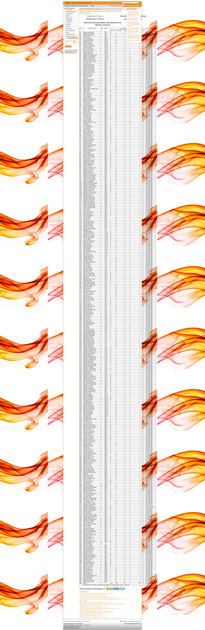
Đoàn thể (74, 3)
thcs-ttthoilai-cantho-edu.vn (73, 628)
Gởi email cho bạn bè (114, 587)
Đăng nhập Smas (84, 5)
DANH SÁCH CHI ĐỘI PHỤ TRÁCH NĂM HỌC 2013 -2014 (97, 602)
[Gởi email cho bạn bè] (135, 619)
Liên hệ (92, 5)
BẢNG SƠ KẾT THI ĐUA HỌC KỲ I (92, 614)
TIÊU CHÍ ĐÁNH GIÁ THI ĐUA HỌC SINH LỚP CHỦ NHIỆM (97, 611)
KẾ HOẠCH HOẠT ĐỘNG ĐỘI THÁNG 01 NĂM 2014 (96, 596)
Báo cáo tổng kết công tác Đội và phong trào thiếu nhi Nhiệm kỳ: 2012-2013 (101, 608)
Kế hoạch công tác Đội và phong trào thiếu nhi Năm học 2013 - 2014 (99, 597)
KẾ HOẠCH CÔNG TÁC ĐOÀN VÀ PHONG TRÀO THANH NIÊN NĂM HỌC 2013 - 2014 (103, 599)
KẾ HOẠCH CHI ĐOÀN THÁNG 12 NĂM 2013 (94, 617)
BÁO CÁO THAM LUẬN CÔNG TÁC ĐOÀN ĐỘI (95, 607)
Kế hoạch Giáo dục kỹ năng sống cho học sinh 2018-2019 (97, 593)
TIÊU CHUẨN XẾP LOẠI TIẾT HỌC (92, 610)
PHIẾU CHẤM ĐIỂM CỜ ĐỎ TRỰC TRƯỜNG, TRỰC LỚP (97, 612)
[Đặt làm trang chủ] (124, 619)
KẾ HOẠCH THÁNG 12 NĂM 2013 (92, 615)
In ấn (106, 587)
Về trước (123, 587)
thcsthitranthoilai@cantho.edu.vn (74, 626)
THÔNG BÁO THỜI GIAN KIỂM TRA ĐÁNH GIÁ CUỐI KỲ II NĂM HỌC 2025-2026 (133, 37)
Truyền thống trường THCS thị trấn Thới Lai (94, 594)
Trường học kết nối (75, 5)
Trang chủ (68, 5)
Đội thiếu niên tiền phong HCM (84, 3)
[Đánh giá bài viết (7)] (99, 587)
